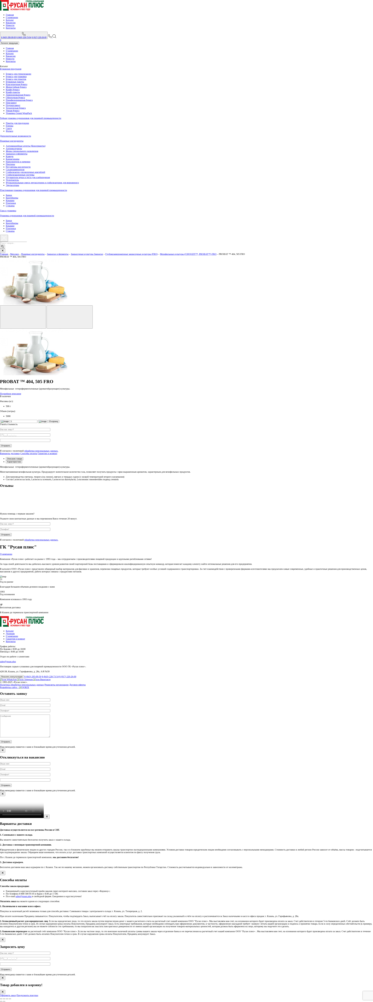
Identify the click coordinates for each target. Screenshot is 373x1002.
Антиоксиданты (14, 148)
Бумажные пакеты (15, 81)
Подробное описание (10, 393)
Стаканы (10, 205)
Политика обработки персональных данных (22, 685)
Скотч (9, 128)
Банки (9, 195)
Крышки (10, 200)
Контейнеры (12, 198)
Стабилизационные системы (20, 175)
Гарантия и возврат (15, 639)
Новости (10, 25)
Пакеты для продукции (17, 123)
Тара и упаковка (8, 210)
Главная (10, 15)
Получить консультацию (12, 677)
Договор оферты (77, 685)
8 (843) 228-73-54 (23, 37)
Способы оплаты (28, 453)
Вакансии (11, 22)
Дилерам (10, 633)
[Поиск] (2, 247)
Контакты (11, 28)
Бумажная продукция (10, 69)
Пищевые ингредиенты (11, 141)
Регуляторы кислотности (18, 167)
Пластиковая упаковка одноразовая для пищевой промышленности (33, 190)
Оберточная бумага (15, 97)
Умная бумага (12, 110)
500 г (8, 406)
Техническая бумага (16, 108)
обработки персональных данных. (41, 451)
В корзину (53, 421)
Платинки (11, 203)
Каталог (10, 20)
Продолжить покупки (27, 995)
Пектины (10, 164)
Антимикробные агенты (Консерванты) (25, 146)
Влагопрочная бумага (16, 84)
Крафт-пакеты (13, 92)
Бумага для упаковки (16, 76)
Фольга (9, 131)
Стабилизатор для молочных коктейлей (25, 172)
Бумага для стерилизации (18, 74)
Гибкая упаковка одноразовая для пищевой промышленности (30, 118)
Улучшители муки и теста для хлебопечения (28, 177)
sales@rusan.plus (8, 661)
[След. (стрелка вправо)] (4, 1001)
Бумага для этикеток (16, 79)
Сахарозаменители (15, 169)
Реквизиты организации (56, 685)
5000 (8, 416)
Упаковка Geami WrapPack (19, 113)
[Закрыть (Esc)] (1, 998)
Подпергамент (13, 105)
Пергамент (11, 102)
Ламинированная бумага (18, 95)
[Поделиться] (4, 998)
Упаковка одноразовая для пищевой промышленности (27, 215)
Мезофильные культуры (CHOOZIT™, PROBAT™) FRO (188, 254)
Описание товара (14, 459)
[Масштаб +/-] (10, 998)
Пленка (9, 126)
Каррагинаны (12, 159)
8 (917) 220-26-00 (39, 37)
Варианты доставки (10, 453)
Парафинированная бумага (19, 100)
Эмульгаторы (12, 185)
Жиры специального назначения (22, 151)
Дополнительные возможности (15, 136)
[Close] (2, 750)
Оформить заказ (8, 995)
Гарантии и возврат (47, 453)
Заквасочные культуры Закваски (87, 254)
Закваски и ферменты (16, 154)
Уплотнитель (12, 180)
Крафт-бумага (13, 89)
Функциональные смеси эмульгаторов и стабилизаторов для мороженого (42, 182)
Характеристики (14, 462)
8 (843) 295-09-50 (8, 37)
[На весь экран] (7, 998)
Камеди (9, 156)
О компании (12, 17)
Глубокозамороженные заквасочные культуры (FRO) (131, 254)
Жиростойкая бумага (16, 87)
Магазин (14, 254)
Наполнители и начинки (18, 161)
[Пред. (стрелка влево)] (1, 1001)
